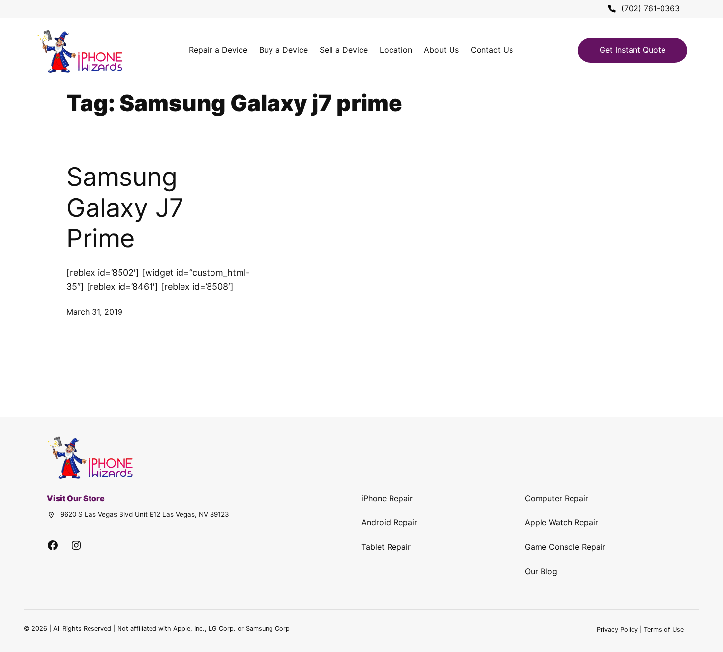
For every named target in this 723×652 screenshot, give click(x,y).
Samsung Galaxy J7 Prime (125, 208)
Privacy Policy (617, 629)
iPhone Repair (387, 498)
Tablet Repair (386, 547)
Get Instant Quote (632, 50)
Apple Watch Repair (561, 522)
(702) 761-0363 (650, 8)
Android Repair (389, 522)
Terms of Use (664, 629)
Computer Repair (556, 498)
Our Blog (541, 571)
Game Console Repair (565, 547)
